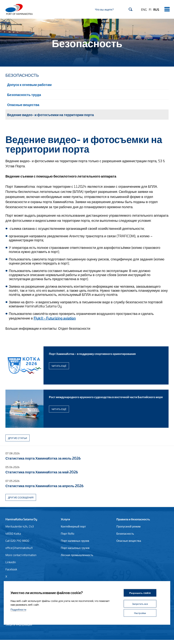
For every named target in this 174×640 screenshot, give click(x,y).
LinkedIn (10, 562)
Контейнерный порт (73, 526)
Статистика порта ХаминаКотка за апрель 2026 (44, 485)
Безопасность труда (24, 94)
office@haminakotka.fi (19, 548)
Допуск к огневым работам (29, 84)
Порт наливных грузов (75, 540)
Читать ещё (58, 365)
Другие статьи (17, 438)
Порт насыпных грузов (75, 548)
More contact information (20, 555)
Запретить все (140, 603)
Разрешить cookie (140, 593)
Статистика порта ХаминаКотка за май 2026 (41, 471)
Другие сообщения (20, 497)
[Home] (17, 9)
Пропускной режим (128, 526)
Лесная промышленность (77, 555)
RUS (156, 9)
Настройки (140, 613)
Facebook (11, 569)
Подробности (18, 609)
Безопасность (22, 75)
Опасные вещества (23, 104)
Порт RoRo (67, 533)
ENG (144, 9)
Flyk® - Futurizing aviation (55, 318)
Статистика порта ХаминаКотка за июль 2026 (43, 458)
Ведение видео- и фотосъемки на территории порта (50, 114)
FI (150, 9)
